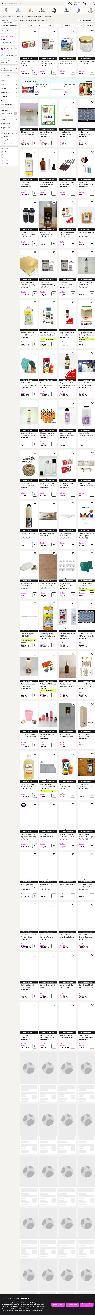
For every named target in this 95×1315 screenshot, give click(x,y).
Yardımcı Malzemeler (45, 16)
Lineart (58, 25)
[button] (84, 56)
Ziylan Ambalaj (69, 25)
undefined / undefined (10, 25)
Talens (80, 25)
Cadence (48, 25)
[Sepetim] (84, 3)
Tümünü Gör (88, 81)
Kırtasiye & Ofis (19, 16)
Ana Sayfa (3, 16)
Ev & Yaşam (11, 16)
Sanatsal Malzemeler (32, 16)
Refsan (32, 25)
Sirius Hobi (90, 25)
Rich (40, 25)
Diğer (23, 25)
